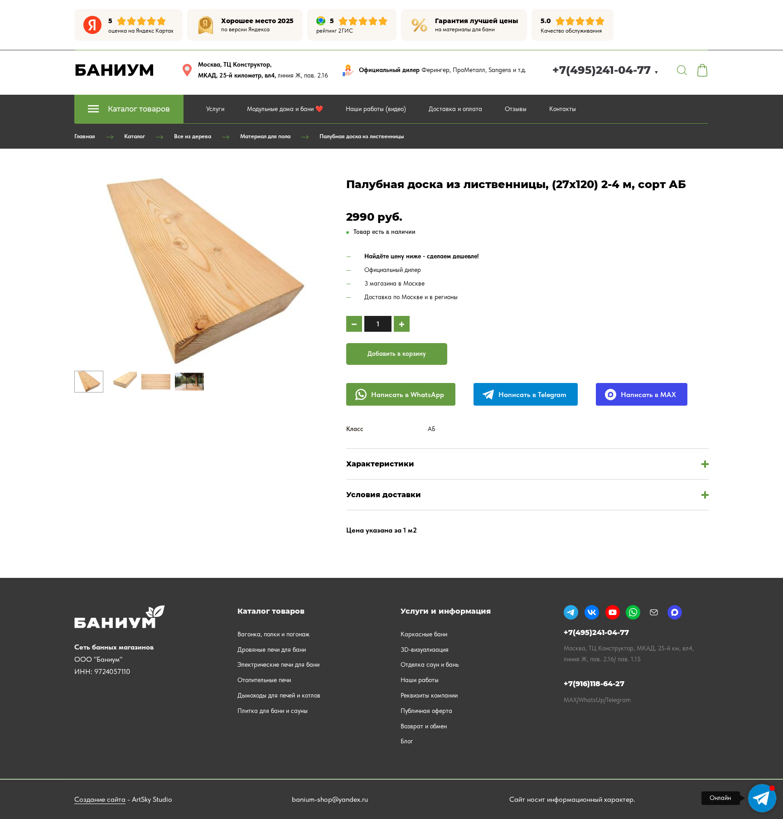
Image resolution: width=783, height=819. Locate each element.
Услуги (215, 108)
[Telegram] (571, 612)
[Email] (654, 612)
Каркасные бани (424, 634)
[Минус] (354, 324)
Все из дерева (192, 136)
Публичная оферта (426, 710)
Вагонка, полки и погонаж (273, 634)
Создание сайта (100, 799)
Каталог (134, 136)
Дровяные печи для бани (271, 649)
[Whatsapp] (633, 612)
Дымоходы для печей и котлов (278, 695)
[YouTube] (612, 612)
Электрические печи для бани (278, 664)
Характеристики (380, 464)
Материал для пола (265, 136)
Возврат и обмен (424, 726)
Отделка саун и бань (430, 664)
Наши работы (420, 679)
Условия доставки (383, 494)
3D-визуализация (425, 649)
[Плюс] (402, 324)
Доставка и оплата (455, 108)
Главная (84, 136)
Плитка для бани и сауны (272, 710)
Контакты (562, 108)
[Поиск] (682, 70)
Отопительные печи (264, 679)
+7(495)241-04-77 (605, 70)
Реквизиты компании (429, 695)
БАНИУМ (114, 70)
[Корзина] (702, 70)
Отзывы (516, 108)
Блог (407, 741)
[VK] (592, 612)
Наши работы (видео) (376, 108)
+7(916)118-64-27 (594, 683)
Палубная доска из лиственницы (361, 136)
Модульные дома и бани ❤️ (285, 108)
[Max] (674, 612)
